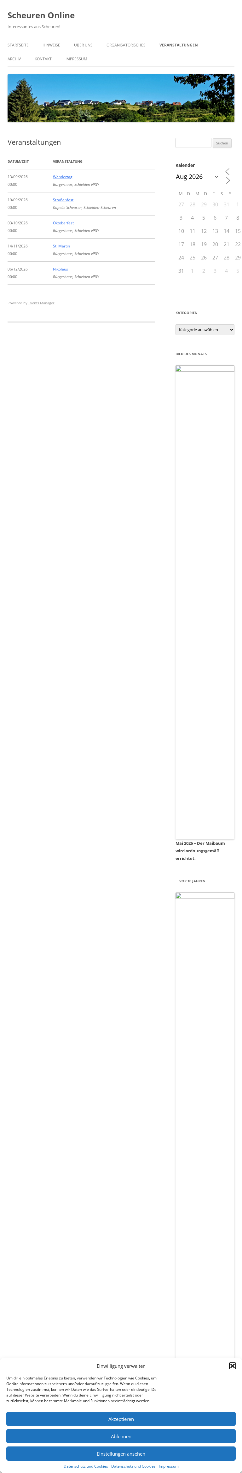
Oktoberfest (63, 223)
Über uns (83, 45)
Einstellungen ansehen (121, 1454)
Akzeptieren (121, 1419)
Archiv (14, 59)
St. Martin (61, 246)
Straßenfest (63, 200)
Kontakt (43, 59)
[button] (232, 1366)
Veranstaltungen (178, 45)
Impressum (169, 1466)
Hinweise (51, 45)
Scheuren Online (41, 15)
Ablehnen (121, 1436)
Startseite (18, 45)
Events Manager (41, 303)
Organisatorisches (126, 45)
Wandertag (62, 177)
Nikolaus (60, 269)
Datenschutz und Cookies (86, 1466)
